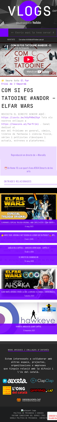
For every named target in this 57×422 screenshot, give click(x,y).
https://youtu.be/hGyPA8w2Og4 (20, 117)
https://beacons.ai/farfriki (20, 124)
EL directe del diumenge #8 (28, 257)
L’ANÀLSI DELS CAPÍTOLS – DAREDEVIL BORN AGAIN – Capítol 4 (28, 247)
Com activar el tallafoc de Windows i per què (31, 39)
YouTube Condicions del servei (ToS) (29, 415)
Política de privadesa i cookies (29, 413)
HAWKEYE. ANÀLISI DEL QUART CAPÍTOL (28, 326)
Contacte (43, 418)
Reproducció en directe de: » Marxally (28, 155)
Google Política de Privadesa (23, 418)
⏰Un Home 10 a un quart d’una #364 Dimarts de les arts (28, 169)
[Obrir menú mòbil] (3, 39)
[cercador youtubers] (4, 32)
